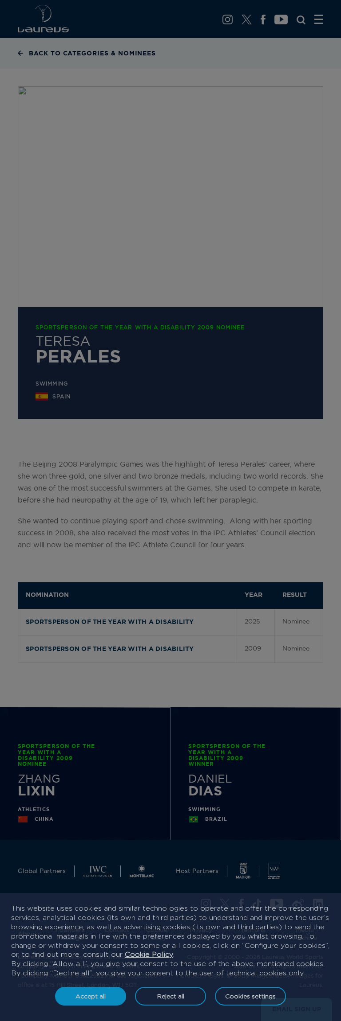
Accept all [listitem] (90, 996)
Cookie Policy (149, 954)
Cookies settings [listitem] (250, 996)
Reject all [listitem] (170, 996)
